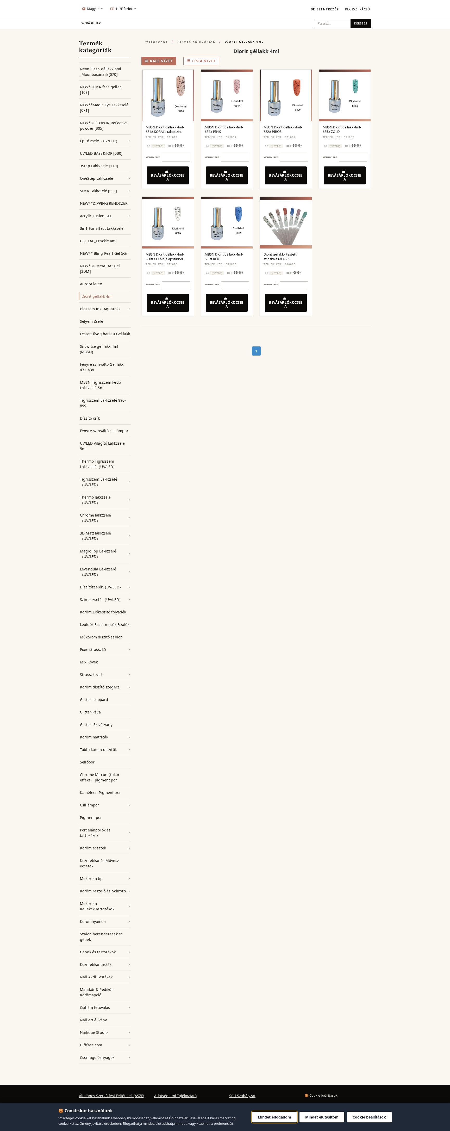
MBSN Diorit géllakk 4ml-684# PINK (224, 129)
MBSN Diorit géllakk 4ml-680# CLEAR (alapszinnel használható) (165, 259)
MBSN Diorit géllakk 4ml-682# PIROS (283, 129)
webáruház (91, 23)
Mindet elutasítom (322, 1117)
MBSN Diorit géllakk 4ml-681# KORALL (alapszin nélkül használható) (165, 132)
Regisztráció (357, 9)
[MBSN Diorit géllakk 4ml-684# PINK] (227, 95)
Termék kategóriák (196, 42)
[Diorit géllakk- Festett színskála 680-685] (286, 223)
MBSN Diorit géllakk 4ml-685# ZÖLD (342, 129)
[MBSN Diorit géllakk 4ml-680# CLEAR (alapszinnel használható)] (168, 223)
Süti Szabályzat (242, 1095)
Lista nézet (204, 61)
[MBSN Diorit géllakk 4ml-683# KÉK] (227, 223)
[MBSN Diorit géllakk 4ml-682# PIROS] (286, 95)
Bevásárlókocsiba (168, 177)
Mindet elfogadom (274, 1117)
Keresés (360, 23)
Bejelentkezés (324, 9)
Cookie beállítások (323, 1095)
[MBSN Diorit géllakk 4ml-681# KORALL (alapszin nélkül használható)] (168, 95)
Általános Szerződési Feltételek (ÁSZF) (111, 1095)
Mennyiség (153, 157)
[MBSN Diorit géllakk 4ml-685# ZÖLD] (345, 95)
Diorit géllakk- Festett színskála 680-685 (280, 256)
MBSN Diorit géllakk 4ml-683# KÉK (224, 256)
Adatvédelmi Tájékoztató (175, 1095)
